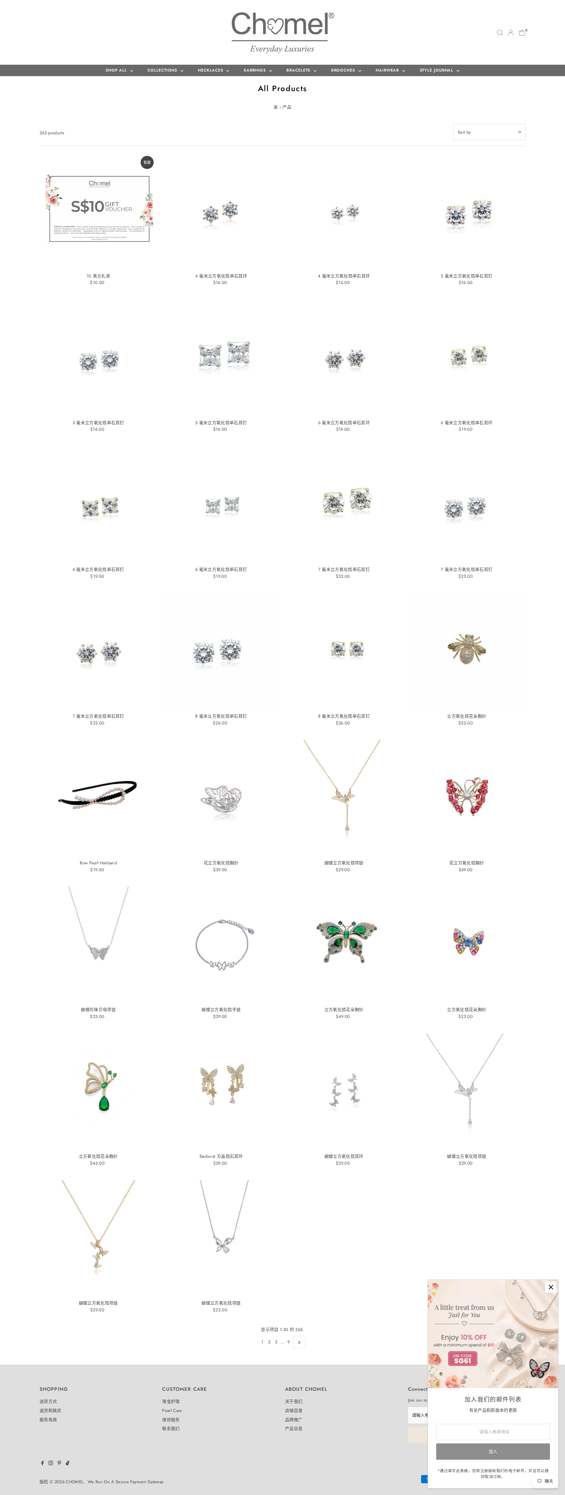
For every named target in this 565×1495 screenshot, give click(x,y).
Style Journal (437, 70)
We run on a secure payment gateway (125, 1482)
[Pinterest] (59, 1464)
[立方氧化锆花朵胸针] (467, 651)
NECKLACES (211, 70)
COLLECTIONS (163, 70)
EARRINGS (255, 70)
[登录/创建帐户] (511, 33)
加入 (493, 1451)
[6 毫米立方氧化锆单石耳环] (344, 358)
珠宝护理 (171, 1401)
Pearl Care (172, 1410)
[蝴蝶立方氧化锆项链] (344, 798)
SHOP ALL (117, 70)
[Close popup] (550, 1287)
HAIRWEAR (388, 70)
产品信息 (293, 1428)
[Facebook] (42, 1464)
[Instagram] (51, 1464)
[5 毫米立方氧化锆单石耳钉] (467, 211)
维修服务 (171, 1420)
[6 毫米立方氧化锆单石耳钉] (98, 505)
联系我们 (171, 1428)
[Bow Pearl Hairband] (98, 798)
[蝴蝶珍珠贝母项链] (98, 945)
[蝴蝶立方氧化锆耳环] (344, 1092)
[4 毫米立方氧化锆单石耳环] (221, 211)
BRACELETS (299, 70)
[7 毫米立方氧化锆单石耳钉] (344, 505)
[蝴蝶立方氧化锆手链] (221, 945)
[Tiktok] (67, 1464)
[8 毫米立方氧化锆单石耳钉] (221, 651)
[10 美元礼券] (98, 211)
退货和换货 (50, 1410)
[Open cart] (522, 33)
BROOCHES (344, 70)
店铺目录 (293, 1410)
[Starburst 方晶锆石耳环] (221, 1092)
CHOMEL (74, 1482)
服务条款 (48, 1420)
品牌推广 (293, 1420)
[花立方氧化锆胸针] (221, 798)
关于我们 (293, 1401)
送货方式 (48, 1401)
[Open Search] (500, 33)
